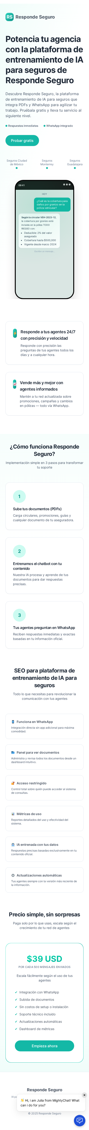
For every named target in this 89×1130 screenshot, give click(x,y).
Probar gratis (22, 140)
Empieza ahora (45, 1046)
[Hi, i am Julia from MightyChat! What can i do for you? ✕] (79, 1120)
